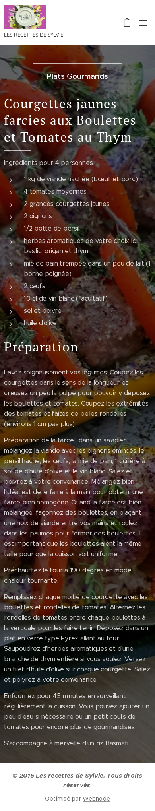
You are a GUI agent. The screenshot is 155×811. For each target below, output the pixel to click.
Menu (143, 23)
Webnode (96, 798)
